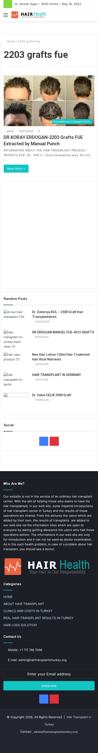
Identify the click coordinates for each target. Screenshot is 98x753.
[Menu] (5, 16)
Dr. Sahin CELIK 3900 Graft (51, 395)
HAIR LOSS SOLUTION (20, 625)
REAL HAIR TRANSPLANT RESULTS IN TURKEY (38, 618)
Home (10, 41)
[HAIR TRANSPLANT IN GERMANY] (16, 381)
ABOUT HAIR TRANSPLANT (23, 604)
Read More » (16, 168)
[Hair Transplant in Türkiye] (29, 14)
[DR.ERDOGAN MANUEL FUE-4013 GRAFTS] (16, 339)
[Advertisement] (49, 234)
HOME (8, 597)
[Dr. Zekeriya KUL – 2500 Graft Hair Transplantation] (16, 318)
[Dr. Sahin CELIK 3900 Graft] (16, 401)
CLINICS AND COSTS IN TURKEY (27, 611)
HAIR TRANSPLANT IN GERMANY (56, 375)
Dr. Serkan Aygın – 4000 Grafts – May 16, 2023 (48, 4)
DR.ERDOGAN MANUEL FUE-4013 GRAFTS (63, 332)
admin (10, 131)
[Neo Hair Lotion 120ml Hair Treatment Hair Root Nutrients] (16, 360)
